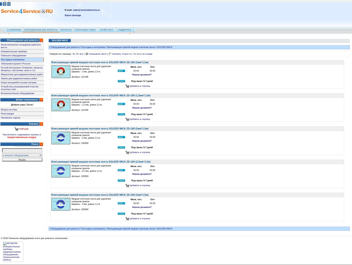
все (81, 54)
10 (73, 54)
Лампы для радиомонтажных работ (19, 78)
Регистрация (7, 113)
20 (77, 54)
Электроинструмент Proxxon (16, 63)
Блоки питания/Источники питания (18, 82)
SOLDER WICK (164, 47)
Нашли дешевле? (142, 74)
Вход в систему (9, 109)
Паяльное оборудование (13, 55)
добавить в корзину (140, 86)
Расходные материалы (13, 59)
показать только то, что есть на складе (132, 54)
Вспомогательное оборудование (17, 93)
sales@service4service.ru (86, 10)
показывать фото (98, 54)
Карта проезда (73, 15)
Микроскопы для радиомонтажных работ (22, 74)
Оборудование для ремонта (65, 47)
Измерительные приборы (14, 51)
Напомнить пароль (10, 117)
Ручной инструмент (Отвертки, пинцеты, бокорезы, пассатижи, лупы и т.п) (22, 69)
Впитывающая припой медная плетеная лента (131, 47)
